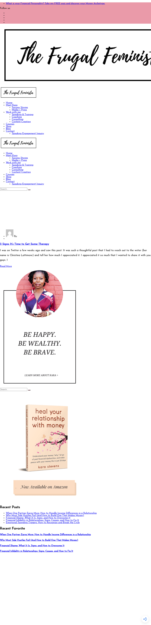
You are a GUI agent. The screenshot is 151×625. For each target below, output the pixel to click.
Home (9, 103)
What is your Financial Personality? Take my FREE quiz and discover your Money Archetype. (55, 3)
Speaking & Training (22, 114)
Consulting (17, 119)
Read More (6, 266)
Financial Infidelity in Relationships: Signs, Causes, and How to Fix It (42, 520)
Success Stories (20, 107)
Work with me (13, 112)
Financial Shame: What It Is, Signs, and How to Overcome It (38, 518)
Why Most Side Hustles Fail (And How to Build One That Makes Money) (45, 515)
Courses (10, 124)
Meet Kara (11, 105)
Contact (10, 131)
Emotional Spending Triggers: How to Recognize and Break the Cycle (43, 522)
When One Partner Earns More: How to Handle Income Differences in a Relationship (51, 513)
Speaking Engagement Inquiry (28, 133)
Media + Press (19, 110)
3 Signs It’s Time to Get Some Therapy (24, 244)
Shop (8, 126)
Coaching (17, 117)
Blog (8, 129)
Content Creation (21, 122)
